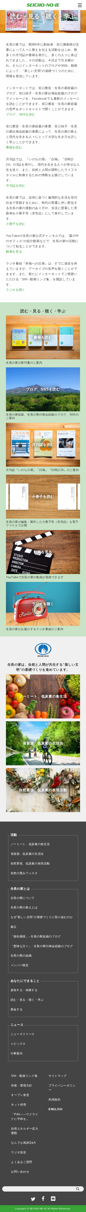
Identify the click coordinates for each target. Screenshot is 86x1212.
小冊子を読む (15, 224)
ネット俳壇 (18, 1104)
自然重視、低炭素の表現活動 (30, 863)
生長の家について (23, 898)
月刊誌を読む (15, 185)
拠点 (14, 926)
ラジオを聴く (15, 290)
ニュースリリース (23, 1034)
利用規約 (55, 1099)
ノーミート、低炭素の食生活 (30, 844)
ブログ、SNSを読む (20, 114)
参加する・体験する (24, 990)
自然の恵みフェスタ (24, 873)
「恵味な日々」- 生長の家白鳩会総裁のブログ (42, 946)
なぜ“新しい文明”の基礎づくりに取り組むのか (42, 917)
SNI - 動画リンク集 (24, 1075)
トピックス (18, 1043)
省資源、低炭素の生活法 (27, 853)
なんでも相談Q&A (23, 1142)
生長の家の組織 (21, 955)
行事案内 (17, 1053)
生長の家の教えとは (24, 907)
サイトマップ (58, 1075)
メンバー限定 (20, 965)
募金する (17, 1009)
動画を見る (14, 251)
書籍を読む (14, 147)
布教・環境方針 (21, 1085)
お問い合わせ (20, 1171)
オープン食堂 (20, 1095)
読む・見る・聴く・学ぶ (27, 999)
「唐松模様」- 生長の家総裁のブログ (36, 936)
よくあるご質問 (21, 1162)
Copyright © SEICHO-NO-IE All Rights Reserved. (43, 1208)
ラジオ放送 (18, 1152)
